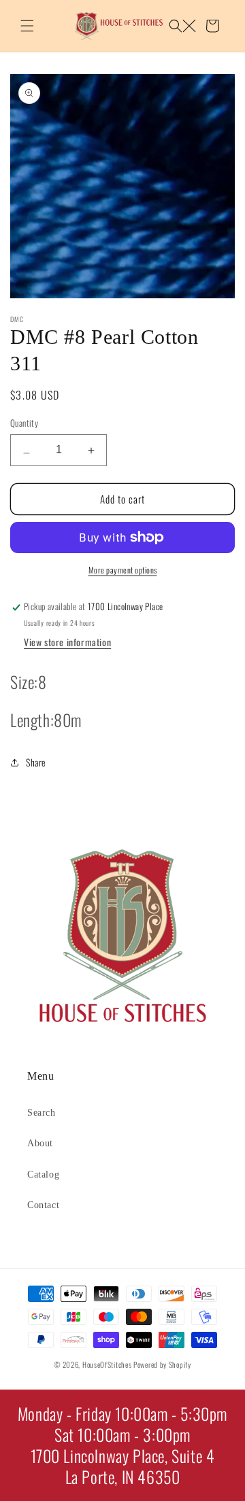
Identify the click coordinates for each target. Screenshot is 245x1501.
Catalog (43, 1174)
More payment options (122, 570)
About (40, 1143)
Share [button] (36, 762)
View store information (67, 642)
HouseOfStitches (107, 1364)
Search (41, 1113)
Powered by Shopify (162, 1364)
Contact (43, 1205)
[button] (27, 26)
